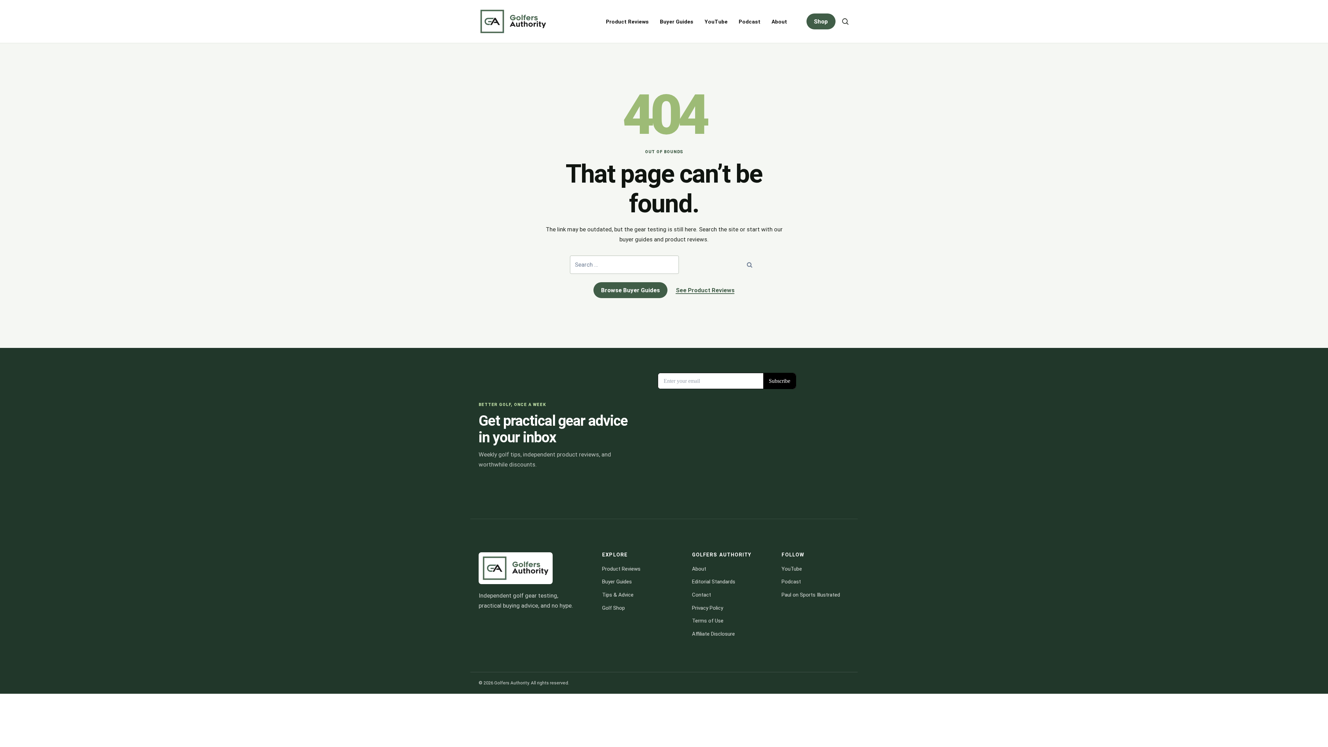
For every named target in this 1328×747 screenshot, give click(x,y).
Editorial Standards (713, 582)
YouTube (716, 22)
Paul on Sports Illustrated (811, 595)
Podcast (749, 22)
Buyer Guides (676, 22)
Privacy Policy (707, 608)
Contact (701, 595)
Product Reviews (627, 22)
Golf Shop (613, 608)
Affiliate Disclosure (713, 634)
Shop (821, 21)
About (779, 22)
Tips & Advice (618, 595)
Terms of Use (707, 621)
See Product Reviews (705, 290)
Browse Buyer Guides (630, 290)
